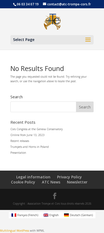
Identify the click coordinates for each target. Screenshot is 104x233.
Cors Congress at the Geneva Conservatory (36, 129)
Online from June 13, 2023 (27, 135)
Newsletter (77, 182)
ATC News (51, 182)
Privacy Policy (69, 176)
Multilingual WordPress (14, 230)
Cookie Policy (23, 182)
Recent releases (19, 141)
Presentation (18, 153)
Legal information (33, 176)
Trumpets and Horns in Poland (29, 147)
